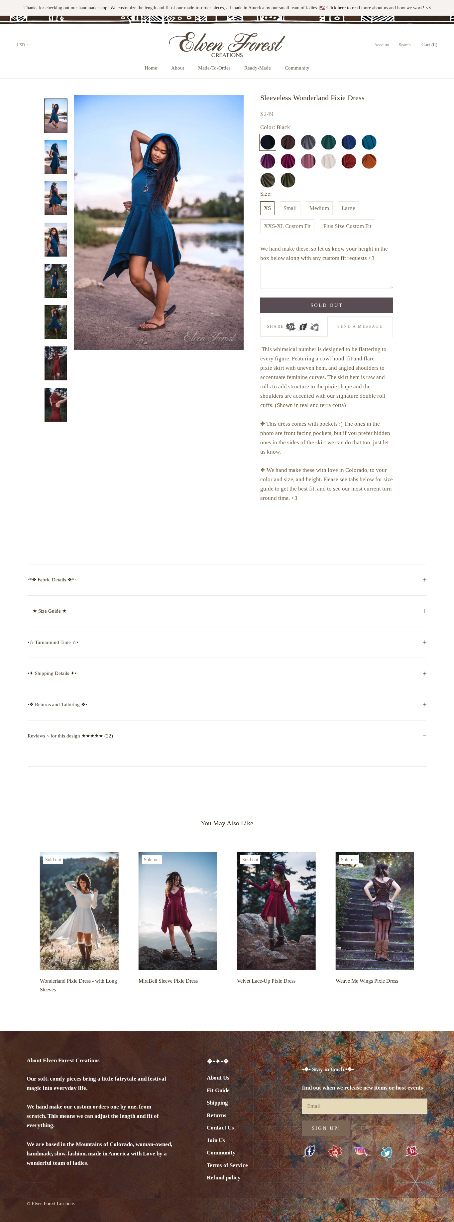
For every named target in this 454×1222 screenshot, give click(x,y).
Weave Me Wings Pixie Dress (367, 981)
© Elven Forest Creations (50, 1203)
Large (348, 208)
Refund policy (224, 1177)
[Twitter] (314, 324)
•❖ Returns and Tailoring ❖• (57, 704)
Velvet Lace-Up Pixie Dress (266, 981)
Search (405, 44)
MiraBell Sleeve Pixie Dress (168, 981)
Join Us (216, 1140)
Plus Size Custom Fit (347, 226)
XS (267, 208)
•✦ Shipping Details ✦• (52, 673)
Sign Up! (326, 1128)
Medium (319, 208)
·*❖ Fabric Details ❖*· (52, 579)
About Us (218, 1078)
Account (382, 44)
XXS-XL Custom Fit (287, 226)
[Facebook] (302, 324)
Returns (216, 1115)
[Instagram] (360, 1151)
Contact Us (220, 1127)
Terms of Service (227, 1165)
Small (290, 208)
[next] (433, 920)
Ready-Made (257, 68)
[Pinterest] (291, 324)
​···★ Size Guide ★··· (49, 611)
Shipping (217, 1103)
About (177, 68)
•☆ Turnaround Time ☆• (53, 642)
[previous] (20, 920)
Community (297, 68)
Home (151, 68)
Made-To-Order (214, 68)
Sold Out (326, 305)
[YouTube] (335, 1151)
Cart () (429, 44)
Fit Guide (218, 1090)
